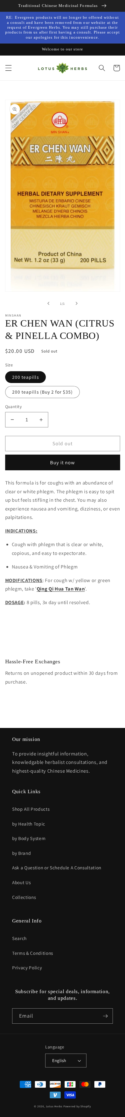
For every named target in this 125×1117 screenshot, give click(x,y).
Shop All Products (30, 809)
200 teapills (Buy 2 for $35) (42, 392)
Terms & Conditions (32, 953)
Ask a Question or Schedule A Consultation (56, 867)
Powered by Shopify (77, 1106)
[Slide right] (76, 303)
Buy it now (62, 462)
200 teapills (25, 377)
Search (19, 938)
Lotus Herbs (54, 1106)
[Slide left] (48, 303)
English (59, 1060)
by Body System (29, 838)
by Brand (21, 853)
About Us (21, 882)
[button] (8, 68)
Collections (24, 897)
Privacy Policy (27, 967)
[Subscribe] (105, 1016)
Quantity (13, 406)
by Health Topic (28, 824)
